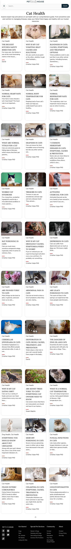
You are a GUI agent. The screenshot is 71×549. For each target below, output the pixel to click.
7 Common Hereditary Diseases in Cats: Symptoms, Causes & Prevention (59, 148)
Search (65, 6)
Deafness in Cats (34, 143)
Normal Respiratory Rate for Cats (58, 96)
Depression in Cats (59, 241)
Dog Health (6, 434)
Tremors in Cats (34, 192)
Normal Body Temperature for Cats (34, 96)
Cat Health (6, 41)
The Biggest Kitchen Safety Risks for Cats (9, 47)
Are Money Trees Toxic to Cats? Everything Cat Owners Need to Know (34, 394)
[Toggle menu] (4, 6)
